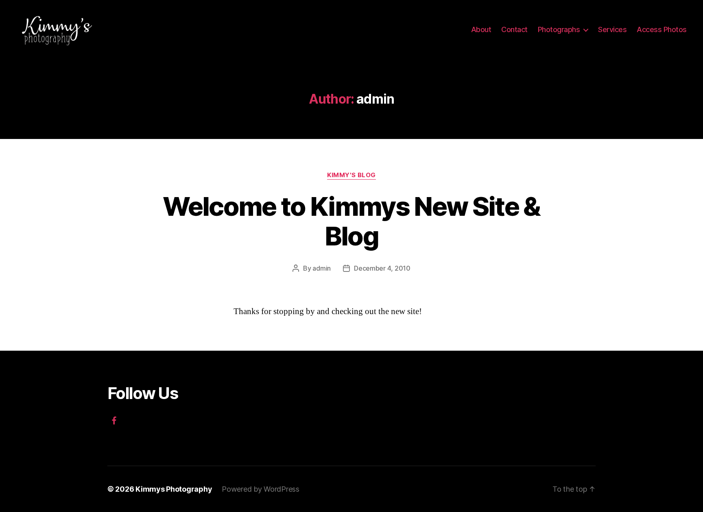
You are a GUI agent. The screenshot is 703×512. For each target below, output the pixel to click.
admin (321, 268)
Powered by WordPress (260, 489)
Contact (514, 29)
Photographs (559, 29)
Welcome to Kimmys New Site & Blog (351, 221)
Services (612, 29)
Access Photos (662, 29)
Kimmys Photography (173, 489)
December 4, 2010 (382, 268)
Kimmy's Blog (351, 175)
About (481, 29)
